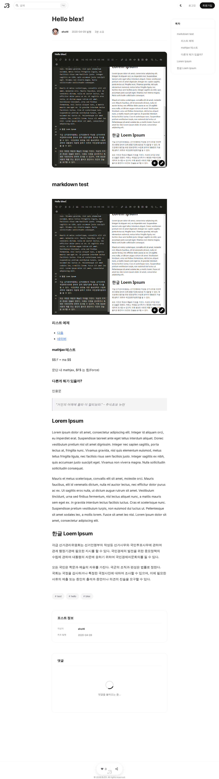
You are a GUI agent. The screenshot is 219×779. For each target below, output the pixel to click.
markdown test (185, 33)
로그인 (192, 5)
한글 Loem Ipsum (186, 68)
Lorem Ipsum (184, 61)
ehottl (65, 31)
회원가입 (207, 5)
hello (72, 596)
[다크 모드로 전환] (181, 5)
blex (86, 596)
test (58, 596)
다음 (60, 333)
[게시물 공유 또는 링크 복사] (116, 769)
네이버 (61, 338)
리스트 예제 (187, 40)
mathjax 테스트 (189, 47)
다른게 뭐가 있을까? (192, 54)
